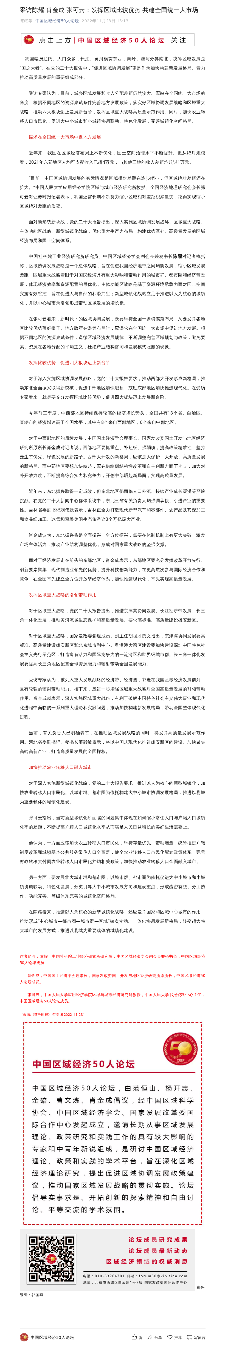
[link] (52, 1337)
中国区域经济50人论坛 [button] (57, 20)
